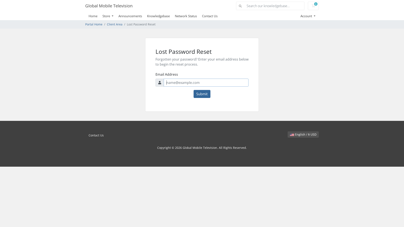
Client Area (114, 24)
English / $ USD (305, 134)
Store (106, 16)
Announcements (130, 16)
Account (306, 16)
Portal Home (93, 24)
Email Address (166, 74)
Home (93, 16)
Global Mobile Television (109, 6)
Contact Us (210, 16)
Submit (202, 94)
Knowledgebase (158, 16)
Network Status (186, 16)
